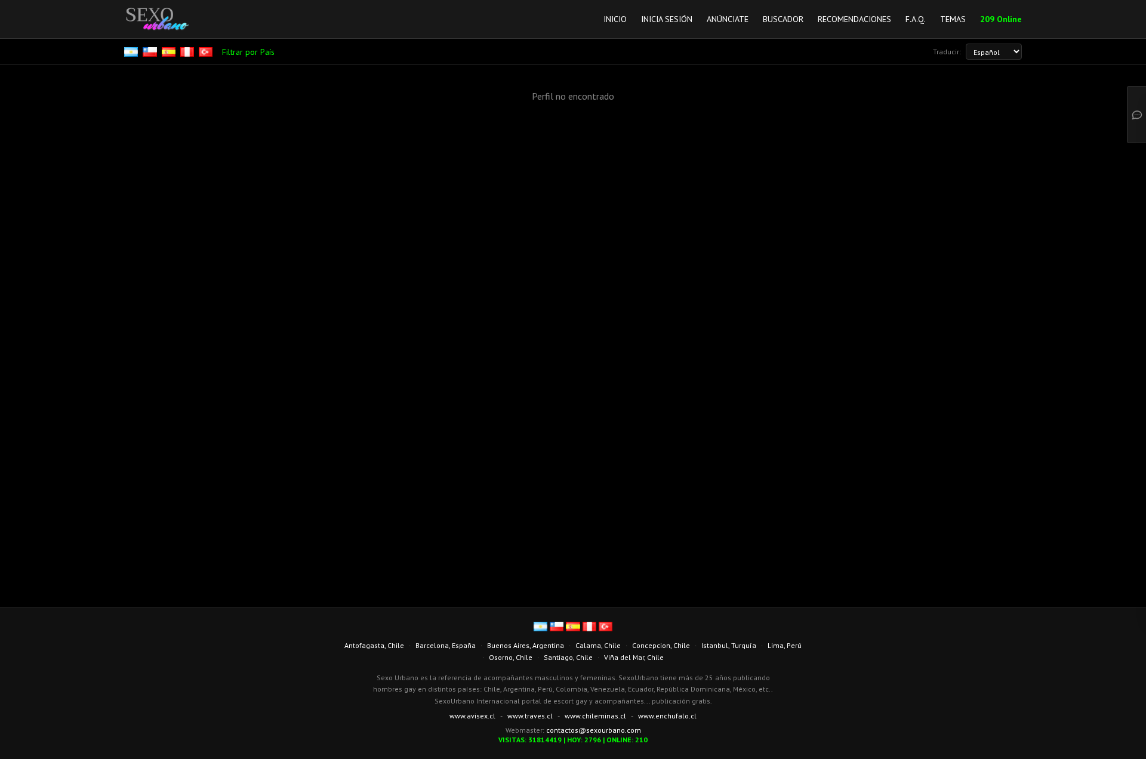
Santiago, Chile (568, 657)
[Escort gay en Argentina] (132, 52)
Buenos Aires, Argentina (525, 645)
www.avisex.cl (472, 715)
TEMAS (953, 19)
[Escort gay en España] (170, 52)
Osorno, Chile (510, 657)
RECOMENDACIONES (854, 19)
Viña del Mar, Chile (634, 657)
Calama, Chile (598, 645)
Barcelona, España (445, 645)
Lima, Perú (785, 645)
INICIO (615, 19)
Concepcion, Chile (661, 645)
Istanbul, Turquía (728, 645)
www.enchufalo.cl (667, 715)
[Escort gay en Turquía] (207, 52)
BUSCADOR (783, 19)
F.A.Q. (915, 19)
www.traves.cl (530, 715)
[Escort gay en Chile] (151, 52)
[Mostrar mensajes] (1136, 114)
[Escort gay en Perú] (188, 52)
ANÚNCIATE (727, 19)
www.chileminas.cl (595, 715)
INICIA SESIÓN (666, 19)
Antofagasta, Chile (374, 645)
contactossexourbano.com (593, 730)
